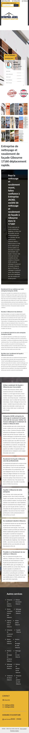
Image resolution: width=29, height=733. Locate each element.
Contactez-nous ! (9, 58)
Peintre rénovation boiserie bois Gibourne (9, 613)
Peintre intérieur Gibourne (9, 641)
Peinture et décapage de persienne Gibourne (9, 656)
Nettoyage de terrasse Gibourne (18, 654)
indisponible (7, 1)
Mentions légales (14, 731)
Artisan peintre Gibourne (17, 622)
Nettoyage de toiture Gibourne (18, 611)
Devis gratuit (23, 728)
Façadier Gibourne (18, 631)
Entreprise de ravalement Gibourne (10, 633)
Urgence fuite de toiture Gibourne (9, 624)
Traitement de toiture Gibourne (10, 678)
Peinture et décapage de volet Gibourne (17, 643)
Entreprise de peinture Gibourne (9, 603)
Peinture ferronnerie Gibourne (18, 602)
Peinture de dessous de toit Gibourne (18, 668)
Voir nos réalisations (10, 55)
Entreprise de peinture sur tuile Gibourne (18, 680)
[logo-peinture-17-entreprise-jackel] (9, 16)
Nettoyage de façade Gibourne (9, 666)
